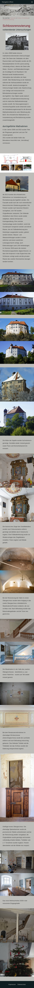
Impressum (12, 984)
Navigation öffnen (7, 2)
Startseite (13, 18)
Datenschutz (22, 984)
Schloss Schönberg (22, 18)
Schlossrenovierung (8, 19)
